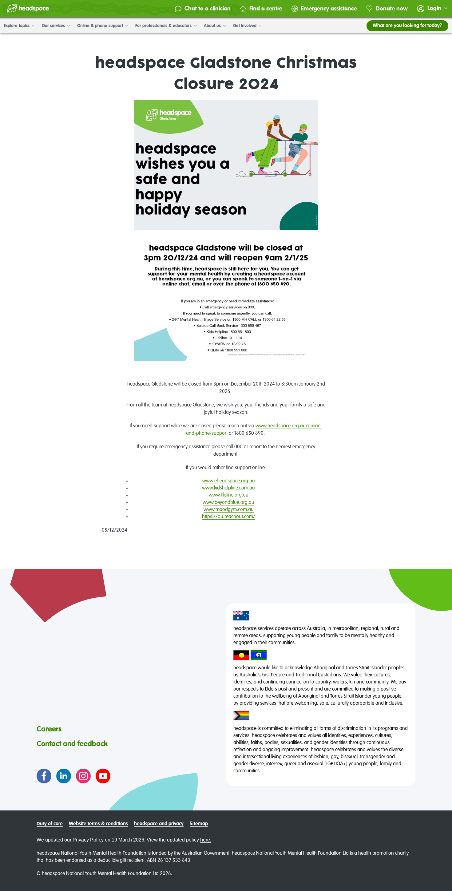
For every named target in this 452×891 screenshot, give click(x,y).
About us (213, 26)
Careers (49, 729)
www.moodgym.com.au (229, 509)
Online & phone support (100, 26)
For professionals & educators (164, 26)
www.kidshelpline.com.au (228, 488)
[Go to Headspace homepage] (28, 9)
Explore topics (17, 26)
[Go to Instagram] (83, 776)
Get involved (245, 26)
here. (205, 839)
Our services (54, 26)
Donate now (392, 9)
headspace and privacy (159, 824)
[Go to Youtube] (103, 776)
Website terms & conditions (98, 824)
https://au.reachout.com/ (228, 516)
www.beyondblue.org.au (228, 502)
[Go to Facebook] (44, 776)
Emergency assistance (329, 9)
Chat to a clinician (207, 9)
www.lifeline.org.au (228, 495)
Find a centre (265, 9)
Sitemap (199, 824)
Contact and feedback (72, 744)
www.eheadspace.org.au (228, 481)
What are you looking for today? (407, 25)
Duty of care (50, 824)
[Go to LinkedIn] (63, 776)
